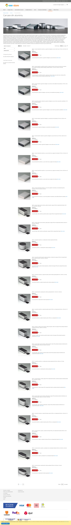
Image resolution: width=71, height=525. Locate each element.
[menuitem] (4, 10)
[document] (35, 522)
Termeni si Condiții (6, 490)
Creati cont (63, 1)
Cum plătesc (5, 493)
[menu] (35, 10)
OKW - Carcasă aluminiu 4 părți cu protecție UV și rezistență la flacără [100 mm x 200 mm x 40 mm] (49, 448)
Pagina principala (5, 12)
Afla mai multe (66, 521)
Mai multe (59, 57)
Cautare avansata (21, 491)
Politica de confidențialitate (8, 491)
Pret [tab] (5, 48)
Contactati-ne (20, 490)
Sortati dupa (57, 45)
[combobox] (59, 4)
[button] (67, 1)
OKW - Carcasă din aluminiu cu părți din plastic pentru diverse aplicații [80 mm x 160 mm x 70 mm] (49, 274)
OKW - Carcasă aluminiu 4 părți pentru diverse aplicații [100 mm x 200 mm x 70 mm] (47, 465)
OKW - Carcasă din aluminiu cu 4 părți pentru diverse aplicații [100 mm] (44, 239)
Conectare (57, 1)
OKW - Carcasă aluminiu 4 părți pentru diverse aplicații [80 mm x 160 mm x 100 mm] (47, 291)
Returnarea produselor (7, 496)
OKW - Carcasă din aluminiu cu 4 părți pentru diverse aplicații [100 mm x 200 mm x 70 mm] (48, 361)
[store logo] (12, 5)
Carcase (11, 12)
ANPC (4, 499)
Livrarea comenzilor (6, 494)
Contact (4, 497)
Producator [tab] (6, 50)
